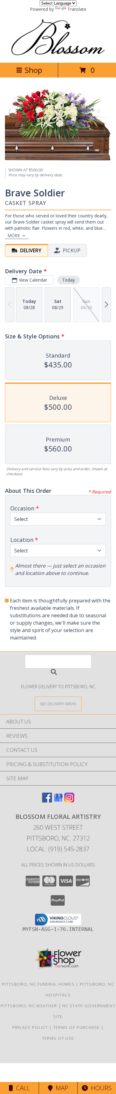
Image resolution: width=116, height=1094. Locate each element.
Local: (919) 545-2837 (58, 849)
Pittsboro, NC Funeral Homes (38, 984)
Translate (76, 9)
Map (60, 1088)
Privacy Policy (30, 1027)
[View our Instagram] (69, 800)
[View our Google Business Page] (58, 800)
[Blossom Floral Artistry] (58, 54)
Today (68, 280)
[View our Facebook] (47, 800)
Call (21, 1088)
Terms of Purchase (76, 1027)
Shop (33, 70)
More (13, 235)
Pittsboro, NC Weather (29, 1005)
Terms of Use (58, 1038)
